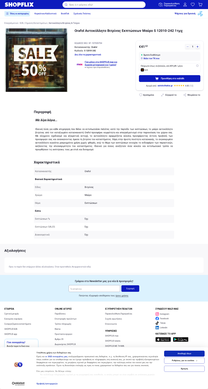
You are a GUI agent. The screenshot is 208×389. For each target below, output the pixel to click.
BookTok (65, 13)
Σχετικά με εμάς (11, 314)
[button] (201, 4)
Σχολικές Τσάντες (82, 13)
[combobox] (104, 4)
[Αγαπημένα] (193, 4)
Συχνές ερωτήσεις (113, 319)
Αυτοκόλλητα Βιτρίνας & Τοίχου (64, 23)
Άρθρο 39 (59, 339)
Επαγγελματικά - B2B (13, 23)
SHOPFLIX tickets (112, 341)
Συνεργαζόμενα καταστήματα (17, 324)
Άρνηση (184, 369)
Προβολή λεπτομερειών (47, 384)
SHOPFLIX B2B (10, 329)
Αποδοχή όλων (184, 353)
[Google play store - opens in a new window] (180, 339)
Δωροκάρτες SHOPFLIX (65, 344)
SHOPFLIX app (10, 334)
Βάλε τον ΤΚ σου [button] (151, 58)
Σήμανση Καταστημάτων (36, 23)
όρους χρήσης (121, 295)
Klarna (57, 329)
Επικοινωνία (111, 324)
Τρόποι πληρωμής (63, 324)
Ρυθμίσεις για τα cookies (183, 360)
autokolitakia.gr (165, 85)
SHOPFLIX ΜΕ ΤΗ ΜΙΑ (114, 346)
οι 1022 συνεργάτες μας (56, 356)
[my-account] (185, 4)
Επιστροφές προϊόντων (66, 319)
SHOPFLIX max (111, 336)
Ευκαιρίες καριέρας (13, 319)
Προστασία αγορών (63, 334)
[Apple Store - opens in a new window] (164, 339)
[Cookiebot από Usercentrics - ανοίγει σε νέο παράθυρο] (18, 384)
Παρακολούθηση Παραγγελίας (118, 314)
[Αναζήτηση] (66, 5)
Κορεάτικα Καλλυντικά (45, 13)
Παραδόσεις (60, 314)
